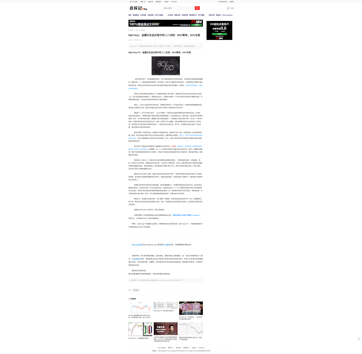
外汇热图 (201, 15)
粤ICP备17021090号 (204, 351)
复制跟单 (136, 290)
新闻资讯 (136, 15)
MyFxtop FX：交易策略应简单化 (138, 338)
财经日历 (177, 15)
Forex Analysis (227, 15)
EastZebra (174, 1)
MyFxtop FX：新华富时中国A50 (164, 311)
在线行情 (150, 1)
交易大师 (212, 15)
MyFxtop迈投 (137, 245)
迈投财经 (137, 259)
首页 (130, 15)
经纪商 (166, 1)
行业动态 (143, 15)
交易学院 (151, 15)
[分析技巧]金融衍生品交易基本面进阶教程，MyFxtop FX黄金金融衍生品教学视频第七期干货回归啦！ (165, 339)
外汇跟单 (166, 245)
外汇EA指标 (159, 15)
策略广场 (142, 1)
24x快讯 (170, 15)
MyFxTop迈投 (133, 1)
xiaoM (130, 40)
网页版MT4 (159, 1)
